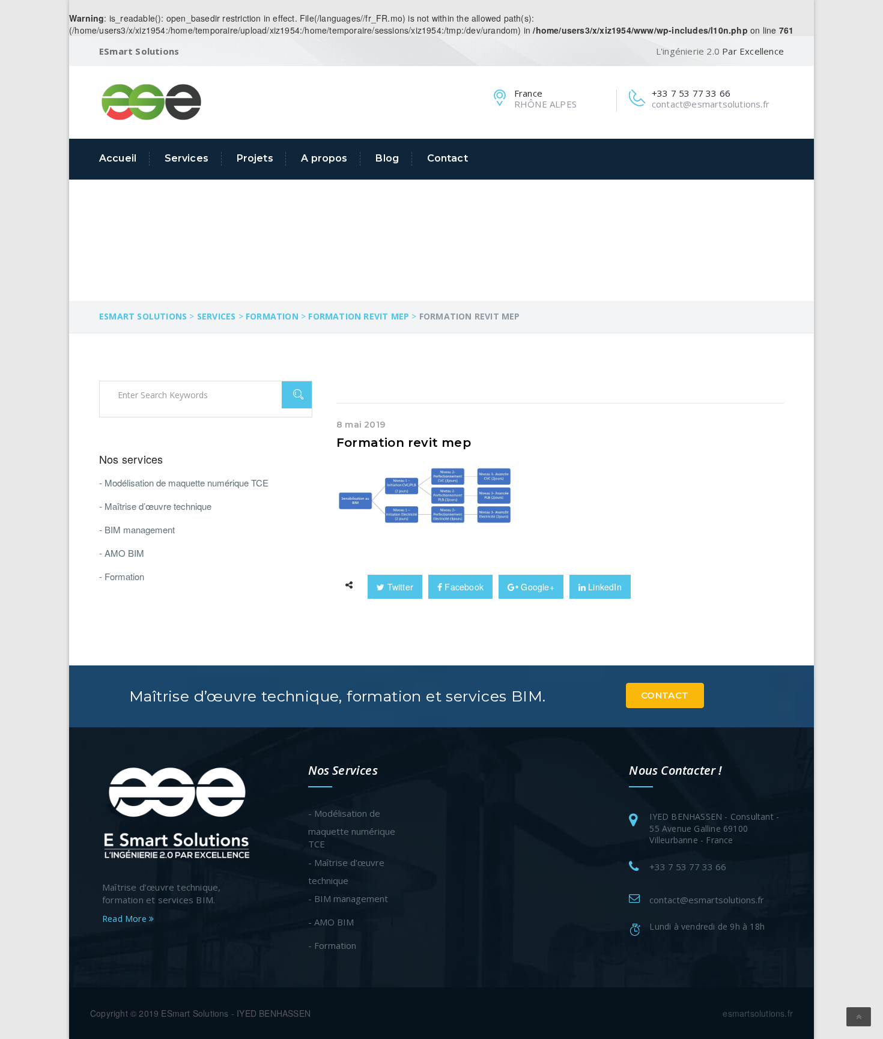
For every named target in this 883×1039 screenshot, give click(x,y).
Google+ (536, 587)
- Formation (121, 576)
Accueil (117, 158)
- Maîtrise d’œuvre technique (155, 506)
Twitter (398, 587)
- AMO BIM (121, 553)
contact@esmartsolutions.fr (706, 900)
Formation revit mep (403, 442)
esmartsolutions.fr (758, 1013)
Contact (447, 158)
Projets (255, 158)
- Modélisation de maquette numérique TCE (184, 482)
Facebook (463, 587)
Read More (125, 918)
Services (186, 158)
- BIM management (137, 529)
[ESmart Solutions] (151, 101)
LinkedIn (604, 587)
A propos (324, 158)
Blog (387, 158)
